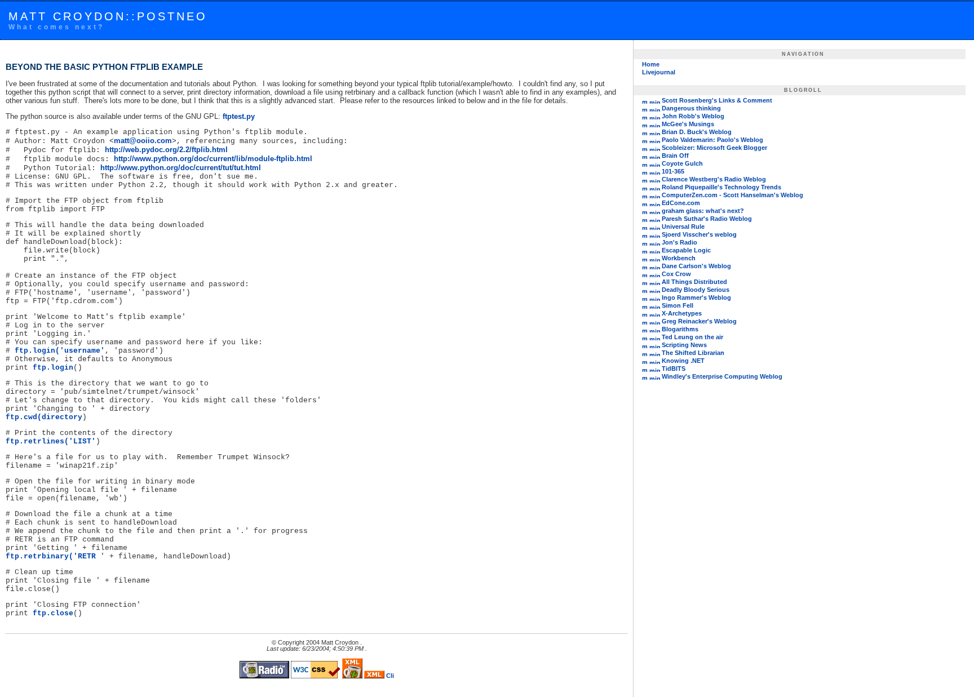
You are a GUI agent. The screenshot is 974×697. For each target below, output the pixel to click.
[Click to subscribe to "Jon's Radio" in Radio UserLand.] (645, 242)
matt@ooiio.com (143, 140)
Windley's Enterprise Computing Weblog (722, 376)
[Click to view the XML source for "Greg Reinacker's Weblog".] (654, 321)
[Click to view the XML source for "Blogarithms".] (654, 329)
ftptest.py (239, 116)
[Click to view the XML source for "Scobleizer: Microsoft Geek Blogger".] (654, 147)
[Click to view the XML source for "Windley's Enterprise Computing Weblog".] (654, 376)
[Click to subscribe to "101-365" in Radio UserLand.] (645, 171)
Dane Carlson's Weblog (696, 266)
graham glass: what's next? (703, 210)
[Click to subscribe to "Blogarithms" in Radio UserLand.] (645, 329)
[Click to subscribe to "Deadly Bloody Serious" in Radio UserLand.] (645, 289)
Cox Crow (676, 273)
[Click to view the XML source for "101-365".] (654, 171)
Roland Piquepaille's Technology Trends (721, 187)
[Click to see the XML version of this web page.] (374, 676)
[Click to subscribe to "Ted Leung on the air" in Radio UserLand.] (645, 337)
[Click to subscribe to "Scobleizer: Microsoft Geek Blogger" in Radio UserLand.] (645, 147)
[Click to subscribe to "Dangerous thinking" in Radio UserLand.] (645, 108)
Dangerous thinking (691, 108)
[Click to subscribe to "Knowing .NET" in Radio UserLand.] (645, 360)
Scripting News (684, 344)
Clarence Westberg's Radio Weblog (714, 179)
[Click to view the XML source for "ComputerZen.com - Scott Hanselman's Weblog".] (654, 195)
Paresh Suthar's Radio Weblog (707, 218)
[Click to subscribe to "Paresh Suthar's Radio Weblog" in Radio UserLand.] (645, 218)
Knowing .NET (683, 360)
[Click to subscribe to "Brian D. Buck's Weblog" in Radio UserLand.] (645, 131)
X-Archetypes (682, 313)
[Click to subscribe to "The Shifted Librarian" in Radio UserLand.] (645, 352)
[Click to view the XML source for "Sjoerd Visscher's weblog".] (654, 234)
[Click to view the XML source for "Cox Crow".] (654, 273)
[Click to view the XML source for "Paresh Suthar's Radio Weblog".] (654, 218)
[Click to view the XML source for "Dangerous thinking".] (654, 108)
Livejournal (658, 72)
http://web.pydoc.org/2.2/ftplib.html (166, 149)
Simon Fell (677, 305)
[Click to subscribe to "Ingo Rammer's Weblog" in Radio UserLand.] (645, 297)
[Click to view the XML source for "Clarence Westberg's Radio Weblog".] (654, 179)
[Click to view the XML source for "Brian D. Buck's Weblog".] (654, 131)
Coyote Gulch (682, 163)
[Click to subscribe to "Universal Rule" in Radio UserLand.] (645, 226)
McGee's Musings (688, 124)
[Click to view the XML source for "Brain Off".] (654, 155)
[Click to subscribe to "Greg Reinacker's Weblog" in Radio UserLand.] (645, 321)
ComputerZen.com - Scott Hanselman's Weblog (732, 195)
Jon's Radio (679, 242)
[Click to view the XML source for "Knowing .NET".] (654, 360)
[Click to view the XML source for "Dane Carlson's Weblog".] (654, 266)
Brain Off (675, 155)
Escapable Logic (686, 250)
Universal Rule (683, 226)
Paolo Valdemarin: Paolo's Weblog (712, 139)
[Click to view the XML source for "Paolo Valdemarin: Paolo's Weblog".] (654, 139)
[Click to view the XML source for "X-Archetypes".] (654, 313)
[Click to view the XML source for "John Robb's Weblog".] (654, 116)
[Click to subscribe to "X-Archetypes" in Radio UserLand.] (645, 313)
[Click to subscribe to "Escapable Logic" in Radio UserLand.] (645, 250)
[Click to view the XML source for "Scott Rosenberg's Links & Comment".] (654, 100)
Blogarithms (680, 329)
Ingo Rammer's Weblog (696, 297)
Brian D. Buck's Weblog (697, 131)
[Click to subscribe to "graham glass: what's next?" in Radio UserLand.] (645, 210)
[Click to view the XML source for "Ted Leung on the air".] (654, 337)
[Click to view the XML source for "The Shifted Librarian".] (654, 352)
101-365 (673, 171)
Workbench (679, 258)
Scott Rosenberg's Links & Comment (717, 100)
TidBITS (673, 368)
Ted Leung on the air (692, 337)
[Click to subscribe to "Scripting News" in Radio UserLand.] (645, 344)
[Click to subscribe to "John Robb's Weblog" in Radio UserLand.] (645, 116)
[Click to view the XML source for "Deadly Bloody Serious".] (654, 289)
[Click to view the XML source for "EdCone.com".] (654, 202)
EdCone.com (681, 202)
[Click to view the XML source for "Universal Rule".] (654, 226)
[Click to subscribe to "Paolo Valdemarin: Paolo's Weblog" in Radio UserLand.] (645, 139)
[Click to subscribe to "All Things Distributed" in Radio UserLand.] (645, 281)
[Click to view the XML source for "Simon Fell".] (654, 305)
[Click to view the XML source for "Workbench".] (654, 258)
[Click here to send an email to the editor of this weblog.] (390, 676)
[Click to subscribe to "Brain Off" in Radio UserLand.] (645, 155)
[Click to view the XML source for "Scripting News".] (654, 344)
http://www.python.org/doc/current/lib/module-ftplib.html (213, 158)
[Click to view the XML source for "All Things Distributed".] (654, 281)
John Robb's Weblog (693, 116)
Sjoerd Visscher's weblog (699, 234)
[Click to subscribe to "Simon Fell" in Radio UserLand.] (645, 305)
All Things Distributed (694, 281)
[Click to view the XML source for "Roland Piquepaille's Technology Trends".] (654, 187)
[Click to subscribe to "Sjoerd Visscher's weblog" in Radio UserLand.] (645, 234)
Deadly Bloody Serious (695, 289)
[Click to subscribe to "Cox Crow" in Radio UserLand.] (645, 273)
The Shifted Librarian (693, 352)
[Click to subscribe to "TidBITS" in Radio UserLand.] (645, 368)
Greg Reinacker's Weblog (699, 321)
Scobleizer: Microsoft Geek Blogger (714, 147)
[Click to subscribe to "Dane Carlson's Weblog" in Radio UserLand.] (645, 266)
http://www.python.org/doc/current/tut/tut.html (180, 167)
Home (650, 64)
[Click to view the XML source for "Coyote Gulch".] (654, 163)
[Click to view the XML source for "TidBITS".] (654, 368)
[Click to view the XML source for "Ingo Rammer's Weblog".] (654, 297)
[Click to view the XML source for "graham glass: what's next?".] (654, 210)
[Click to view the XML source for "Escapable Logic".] (654, 250)
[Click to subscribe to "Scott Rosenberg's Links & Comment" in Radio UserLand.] (645, 100)
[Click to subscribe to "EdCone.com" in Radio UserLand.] (645, 202)
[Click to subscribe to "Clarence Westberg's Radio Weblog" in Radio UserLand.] (645, 179)
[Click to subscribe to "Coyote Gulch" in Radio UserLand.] (645, 163)
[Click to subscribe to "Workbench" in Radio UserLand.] (645, 258)
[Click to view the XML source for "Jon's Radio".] (654, 242)
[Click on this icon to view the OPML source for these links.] (652, 393)
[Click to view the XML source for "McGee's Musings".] (654, 124)
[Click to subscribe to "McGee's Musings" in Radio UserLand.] (645, 124)
